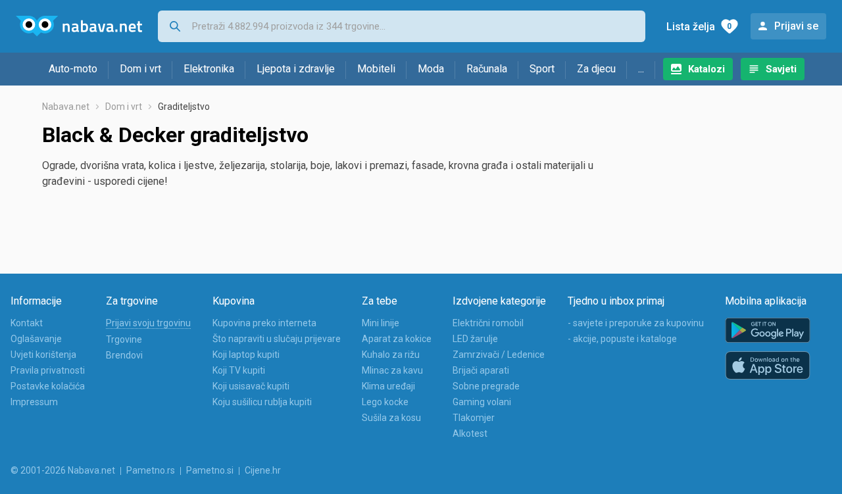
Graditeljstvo (184, 106)
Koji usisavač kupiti (250, 386)
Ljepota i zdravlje (296, 68)
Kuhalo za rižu (391, 354)
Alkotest (470, 433)
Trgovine (124, 339)
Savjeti (781, 69)
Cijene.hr (263, 470)
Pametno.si (210, 470)
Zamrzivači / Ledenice (499, 354)
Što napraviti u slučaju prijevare (276, 338)
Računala (486, 68)
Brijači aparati (481, 370)
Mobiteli (376, 68)
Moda (431, 68)
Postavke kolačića (48, 386)
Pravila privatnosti (48, 370)
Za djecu (596, 68)
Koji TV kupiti (238, 370)
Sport (542, 68)
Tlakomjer (474, 417)
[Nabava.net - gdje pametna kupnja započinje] (79, 26)
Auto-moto (73, 68)
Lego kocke (385, 402)
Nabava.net (65, 106)
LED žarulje (475, 338)
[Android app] (767, 330)
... (641, 68)
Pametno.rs (150, 470)
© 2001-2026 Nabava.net (63, 470)
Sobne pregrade (486, 386)
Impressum (34, 402)
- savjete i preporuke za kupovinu (636, 323)
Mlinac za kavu (392, 370)
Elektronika (209, 68)
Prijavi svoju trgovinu (148, 323)
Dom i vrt (140, 68)
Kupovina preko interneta (264, 323)
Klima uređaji (388, 386)
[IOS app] (767, 365)
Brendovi (124, 355)
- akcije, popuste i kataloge (622, 338)
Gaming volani (482, 402)
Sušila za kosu (391, 417)
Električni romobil (488, 323)
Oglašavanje (36, 338)
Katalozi (706, 69)
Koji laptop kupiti (246, 354)
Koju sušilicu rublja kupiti (262, 402)
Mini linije (380, 323)
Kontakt (27, 323)
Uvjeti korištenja (43, 354)
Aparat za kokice (397, 338)
